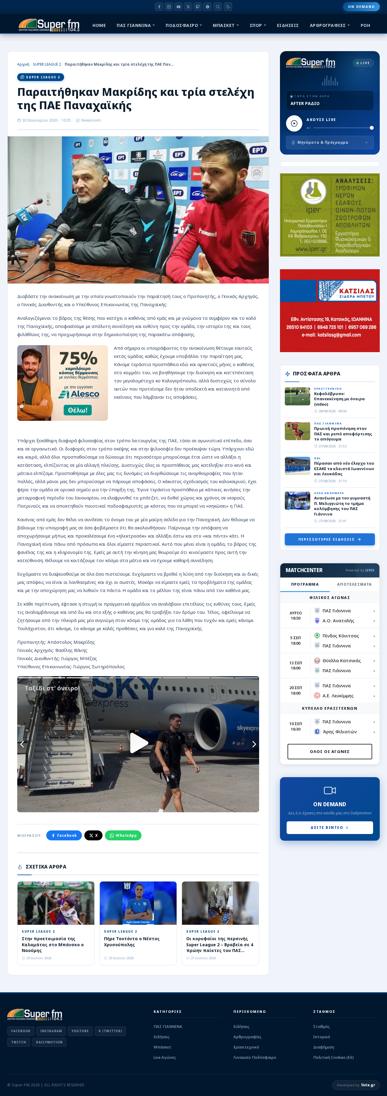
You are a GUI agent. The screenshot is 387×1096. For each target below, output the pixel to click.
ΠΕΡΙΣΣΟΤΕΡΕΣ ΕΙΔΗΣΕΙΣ (326, 539)
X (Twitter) (110, 1031)
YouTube (80, 1031)
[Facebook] (159, 6)
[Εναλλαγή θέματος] (228, 6)
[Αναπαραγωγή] (294, 123)
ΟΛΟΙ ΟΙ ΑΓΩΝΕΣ (330, 751)
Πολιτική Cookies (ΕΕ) (333, 1057)
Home (99, 25)
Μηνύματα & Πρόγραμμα (323, 142)
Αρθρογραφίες (247, 1036)
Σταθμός (321, 1026)
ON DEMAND (361, 6)
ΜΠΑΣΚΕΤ (224, 25)
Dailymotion (49, 1042)
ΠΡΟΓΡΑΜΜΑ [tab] (305, 584)
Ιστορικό (321, 1036)
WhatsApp (126, 835)
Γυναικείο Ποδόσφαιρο (254, 1057)
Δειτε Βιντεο (327, 827)
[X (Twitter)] (188, 6)
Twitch (18, 1042)
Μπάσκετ (162, 1047)
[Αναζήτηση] (217, 6)
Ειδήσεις (162, 1036)
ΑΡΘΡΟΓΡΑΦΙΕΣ (328, 25)
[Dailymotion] (207, 6)
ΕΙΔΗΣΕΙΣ (288, 25)
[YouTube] (178, 6)
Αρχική (23, 64)
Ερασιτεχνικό (246, 1047)
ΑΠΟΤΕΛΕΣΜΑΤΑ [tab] (354, 584)
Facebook (67, 835)
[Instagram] (168, 6)
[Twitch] (198, 6)
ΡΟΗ (365, 25)
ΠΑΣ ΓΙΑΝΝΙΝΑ (134, 25)
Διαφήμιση (323, 1047)
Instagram (51, 1031)
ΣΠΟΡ (256, 25)
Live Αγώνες (165, 1057)
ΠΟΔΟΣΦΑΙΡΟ (182, 25)
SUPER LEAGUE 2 (47, 64)
